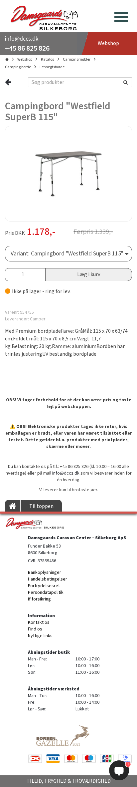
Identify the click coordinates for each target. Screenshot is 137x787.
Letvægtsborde (52, 67)
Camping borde (18, 67)
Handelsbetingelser (47, 579)
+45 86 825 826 (27, 48)
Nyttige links (40, 635)
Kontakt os (39, 622)
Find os (35, 629)
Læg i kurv (88, 274)
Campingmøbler (76, 59)
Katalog (47, 59)
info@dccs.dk (21, 39)
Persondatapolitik (46, 592)
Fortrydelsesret (44, 586)
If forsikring (39, 599)
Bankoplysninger (44, 572)
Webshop (24, 59)
